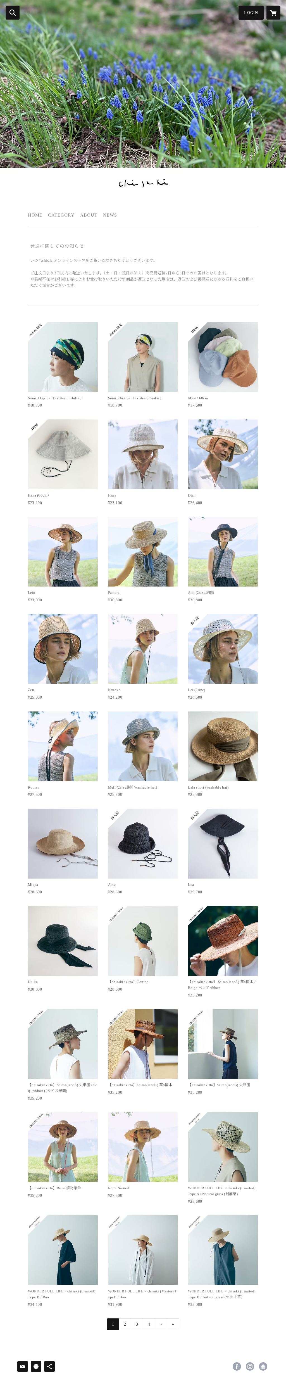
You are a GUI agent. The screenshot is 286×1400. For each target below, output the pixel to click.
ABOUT (88, 215)
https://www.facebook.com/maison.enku (237, 1366)
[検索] (13, 13)
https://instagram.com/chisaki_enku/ (250, 1366)
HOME (35, 215)
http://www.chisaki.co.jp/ (263, 1366)
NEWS (110, 215)
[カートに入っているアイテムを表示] (273, 13)
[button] (251, 13)
